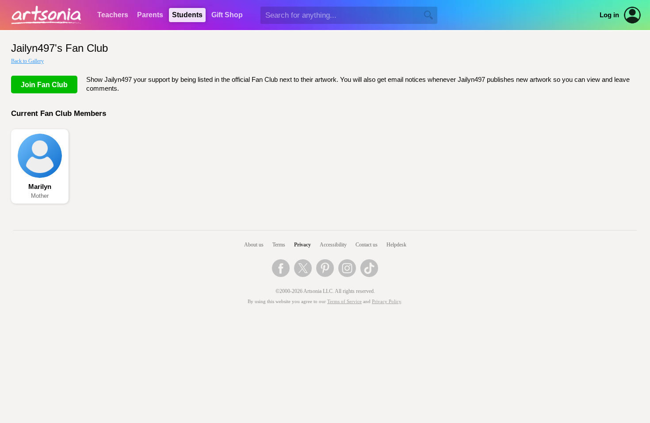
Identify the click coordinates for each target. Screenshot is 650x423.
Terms (278, 245)
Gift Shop (227, 15)
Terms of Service (344, 301)
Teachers (112, 15)
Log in (609, 15)
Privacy (302, 245)
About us (254, 245)
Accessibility (333, 245)
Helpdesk (396, 245)
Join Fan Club (44, 84)
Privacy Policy (386, 301)
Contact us (367, 245)
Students (187, 15)
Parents (150, 15)
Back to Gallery (27, 61)
